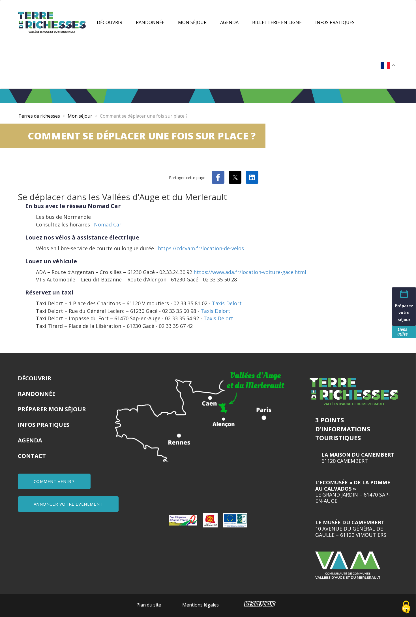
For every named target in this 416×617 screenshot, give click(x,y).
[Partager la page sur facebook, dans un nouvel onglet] (218, 177)
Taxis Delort (227, 303)
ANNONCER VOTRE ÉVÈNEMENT (68, 504)
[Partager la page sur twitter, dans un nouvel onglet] (235, 177)
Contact (32, 456)
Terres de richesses (39, 116)
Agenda (229, 22)
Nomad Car (107, 224)
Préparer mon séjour (52, 409)
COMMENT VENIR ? (54, 481)
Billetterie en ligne (277, 22)
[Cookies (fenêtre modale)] (406, 607)
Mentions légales (200, 605)
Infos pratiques (335, 22)
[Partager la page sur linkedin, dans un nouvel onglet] (252, 177)
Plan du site (148, 605)
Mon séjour (192, 22)
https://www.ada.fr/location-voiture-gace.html (250, 272)
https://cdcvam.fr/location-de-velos (201, 248)
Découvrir (109, 22)
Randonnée (150, 22)
